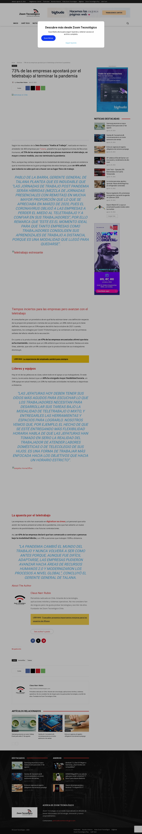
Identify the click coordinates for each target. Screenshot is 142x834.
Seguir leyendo (71, 43)
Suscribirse (48, 38)
